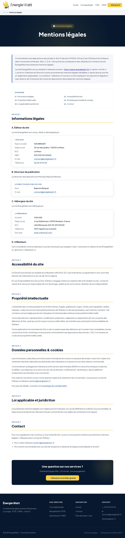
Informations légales (25, 96)
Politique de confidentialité (111, 533)
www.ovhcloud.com (43, 233)
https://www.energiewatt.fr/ (76, 69)
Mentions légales (91, 533)
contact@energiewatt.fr (45, 159)
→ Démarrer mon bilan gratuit (62, 478)
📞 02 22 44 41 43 (109, 507)
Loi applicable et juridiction (28, 104)
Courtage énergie (86, 5)
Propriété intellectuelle (27, 100)
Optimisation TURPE (57, 516)
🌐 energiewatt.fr (109, 519)
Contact (70, 104)
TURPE (103, 5)
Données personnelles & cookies (80, 100)
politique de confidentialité (55, 386)
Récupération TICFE (57, 511)
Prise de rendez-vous (84, 516)
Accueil (75, 5)
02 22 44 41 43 (40, 163)
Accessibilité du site (75, 96)
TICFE (97, 5)
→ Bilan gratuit (114, 5)
